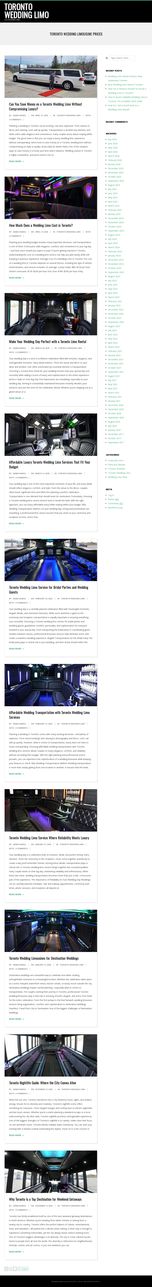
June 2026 (113, 143)
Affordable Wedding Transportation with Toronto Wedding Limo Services (49, 715)
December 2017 (116, 434)
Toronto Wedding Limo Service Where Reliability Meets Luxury (49, 837)
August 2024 (114, 234)
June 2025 (113, 193)
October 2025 (114, 176)
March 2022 (113, 347)
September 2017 (116, 442)
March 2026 (113, 156)
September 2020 (116, 417)
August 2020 (114, 421)
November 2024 (116, 222)
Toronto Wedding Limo (26, 10)
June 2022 (113, 334)
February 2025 (115, 210)
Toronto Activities (116, 468)
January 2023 (114, 305)
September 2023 (116, 272)
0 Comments (15, 119)
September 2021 (116, 371)
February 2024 (115, 251)
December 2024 (116, 218)
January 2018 (114, 430)
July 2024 (112, 239)
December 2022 (116, 309)
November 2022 (116, 313)
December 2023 (116, 259)
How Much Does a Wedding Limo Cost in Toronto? (41, 225)
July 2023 (112, 280)
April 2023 (113, 293)
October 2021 (114, 367)
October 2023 (114, 268)
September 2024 (116, 230)
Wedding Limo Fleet (117, 477)
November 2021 (116, 363)
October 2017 (114, 438)
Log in (111, 495)
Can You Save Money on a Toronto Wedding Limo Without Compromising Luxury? (45, 106)
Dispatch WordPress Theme (73, 1281)
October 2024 (114, 226)
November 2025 (116, 172)
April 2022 (113, 342)
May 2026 (113, 147)
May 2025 (113, 197)
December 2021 (116, 359)
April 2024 (113, 243)
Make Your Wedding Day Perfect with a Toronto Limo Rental (47, 341)
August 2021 (114, 376)
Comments (115, 503)
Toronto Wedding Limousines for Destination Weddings (44, 958)
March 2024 (113, 247)
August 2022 (114, 326)
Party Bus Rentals (116, 464)
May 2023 (113, 288)
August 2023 (114, 276)
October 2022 (114, 317)
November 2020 (116, 409)
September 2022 (116, 322)
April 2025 (113, 201)
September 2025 (116, 180)
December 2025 (116, 168)
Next (25, 1268)
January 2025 (114, 214)
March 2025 (113, 205)
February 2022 (115, 351)
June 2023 (113, 284)
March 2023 (113, 297)
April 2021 (113, 388)
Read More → (16, 161)
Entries (113, 499)
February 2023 (115, 301)
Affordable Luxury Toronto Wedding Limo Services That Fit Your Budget (49, 464)
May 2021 (113, 384)
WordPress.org (115, 507)
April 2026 (113, 151)
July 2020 (112, 425)
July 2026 (112, 139)
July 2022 (112, 330)
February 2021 (115, 396)
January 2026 (114, 164)
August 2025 (114, 185)
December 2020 (116, 405)
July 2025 (112, 189)
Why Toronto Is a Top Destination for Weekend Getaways (45, 1199)
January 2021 (114, 401)
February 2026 (115, 160)
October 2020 (114, 413)
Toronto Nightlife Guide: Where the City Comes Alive (42, 1082)
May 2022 (113, 338)
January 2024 (114, 255)
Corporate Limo (115, 460)
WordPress (96, 1281)
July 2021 (112, 380)
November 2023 (116, 264)
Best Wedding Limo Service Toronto (125, 84)
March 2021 (113, 392)
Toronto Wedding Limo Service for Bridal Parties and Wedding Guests (48, 589)
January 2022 (114, 355)
